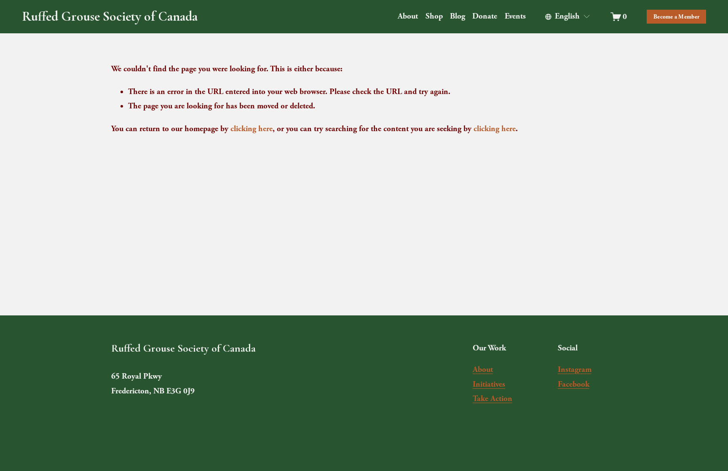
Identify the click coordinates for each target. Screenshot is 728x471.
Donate (484, 16)
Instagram (575, 369)
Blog (457, 16)
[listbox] (568, 16)
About (483, 369)
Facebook (573, 384)
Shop (434, 16)
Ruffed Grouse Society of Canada (110, 16)
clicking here (251, 129)
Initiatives (489, 384)
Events (515, 16)
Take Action (492, 399)
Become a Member (676, 16)
